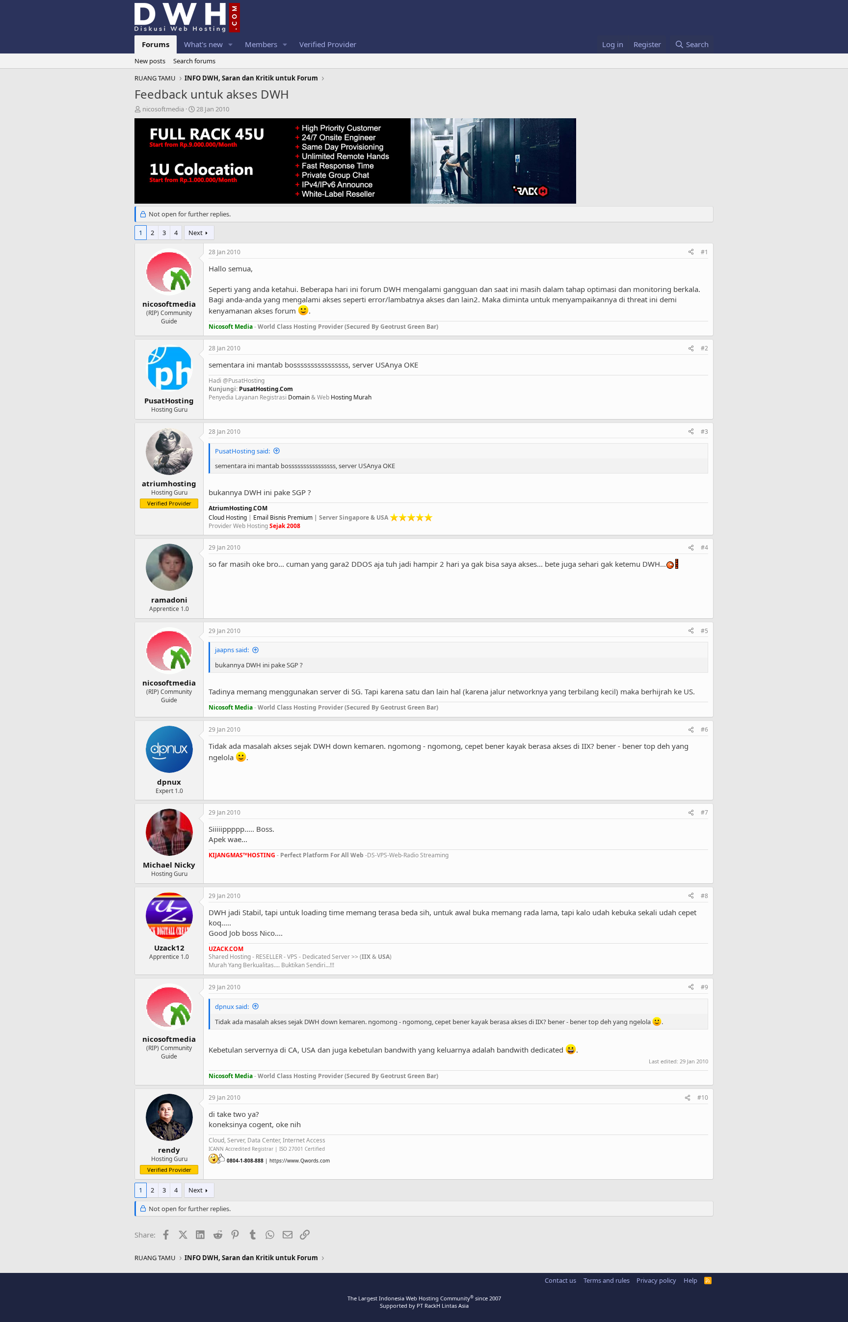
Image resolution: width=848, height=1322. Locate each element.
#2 (704, 348)
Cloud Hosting (228, 517)
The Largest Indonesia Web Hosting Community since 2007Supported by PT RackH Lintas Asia (424, 1302)
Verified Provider (327, 44)
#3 (704, 431)
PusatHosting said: (242, 451)
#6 (704, 729)
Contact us (560, 1280)
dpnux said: (232, 1006)
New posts (149, 60)
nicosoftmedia (163, 109)
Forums (155, 44)
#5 (704, 631)
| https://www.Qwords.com (278, 1160)
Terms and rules (606, 1280)
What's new (203, 44)
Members (261, 44)
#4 (704, 547)
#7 (704, 812)
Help (690, 1280)
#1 (704, 252)
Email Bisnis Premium (283, 517)
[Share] (691, 252)
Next (195, 232)
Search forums (194, 60)
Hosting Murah (351, 397)
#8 (704, 896)
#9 (704, 987)
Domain (299, 397)
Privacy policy (656, 1280)
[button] (231, 44)
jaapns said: (232, 649)
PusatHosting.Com (266, 389)
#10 (702, 1097)
